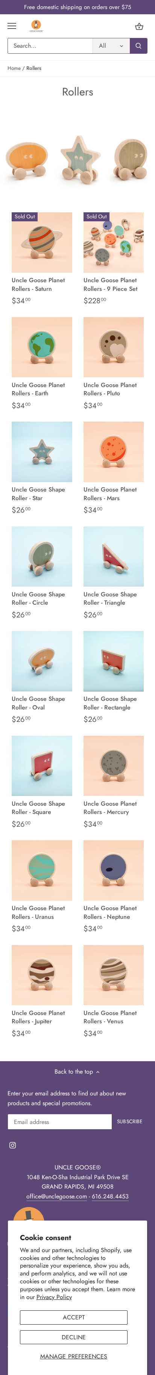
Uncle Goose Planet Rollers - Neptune (110, 912)
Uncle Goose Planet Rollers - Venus (110, 1017)
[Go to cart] (139, 26)
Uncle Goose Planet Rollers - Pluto (110, 389)
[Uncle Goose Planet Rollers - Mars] (114, 452)
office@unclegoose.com (56, 1196)
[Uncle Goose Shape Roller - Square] (42, 766)
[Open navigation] (12, 26)
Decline (74, 1337)
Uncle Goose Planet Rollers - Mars (110, 493)
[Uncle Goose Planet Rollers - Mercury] (114, 766)
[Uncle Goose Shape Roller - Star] (42, 452)
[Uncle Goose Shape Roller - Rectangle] (114, 661)
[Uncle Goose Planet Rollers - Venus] (114, 975)
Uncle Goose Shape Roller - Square (38, 807)
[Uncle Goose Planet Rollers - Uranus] (42, 870)
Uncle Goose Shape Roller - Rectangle (110, 702)
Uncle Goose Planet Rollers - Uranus (38, 912)
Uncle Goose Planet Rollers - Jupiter (38, 1017)
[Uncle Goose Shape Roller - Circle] (42, 556)
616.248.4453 (110, 1196)
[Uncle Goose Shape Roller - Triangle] (114, 556)
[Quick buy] (61, 262)
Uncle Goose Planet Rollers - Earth (38, 389)
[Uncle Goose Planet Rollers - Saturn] (42, 242)
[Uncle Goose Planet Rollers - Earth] (42, 347)
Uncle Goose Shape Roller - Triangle (110, 598)
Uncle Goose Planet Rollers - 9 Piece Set (110, 284)
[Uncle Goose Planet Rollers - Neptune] (114, 870)
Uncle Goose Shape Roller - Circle (38, 598)
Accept (74, 1317)
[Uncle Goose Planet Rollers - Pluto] (114, 347)
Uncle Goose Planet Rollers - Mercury (110, 807)
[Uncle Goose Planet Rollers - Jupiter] (42, 975)
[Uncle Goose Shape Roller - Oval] (42, 661)
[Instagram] (12, 1145)
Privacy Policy (54, 1297)
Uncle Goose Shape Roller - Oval (38, 702)
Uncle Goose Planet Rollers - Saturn (38, 284)
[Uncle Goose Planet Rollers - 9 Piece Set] (114, 242)
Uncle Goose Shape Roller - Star (38, 493)
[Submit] (138, 45)
